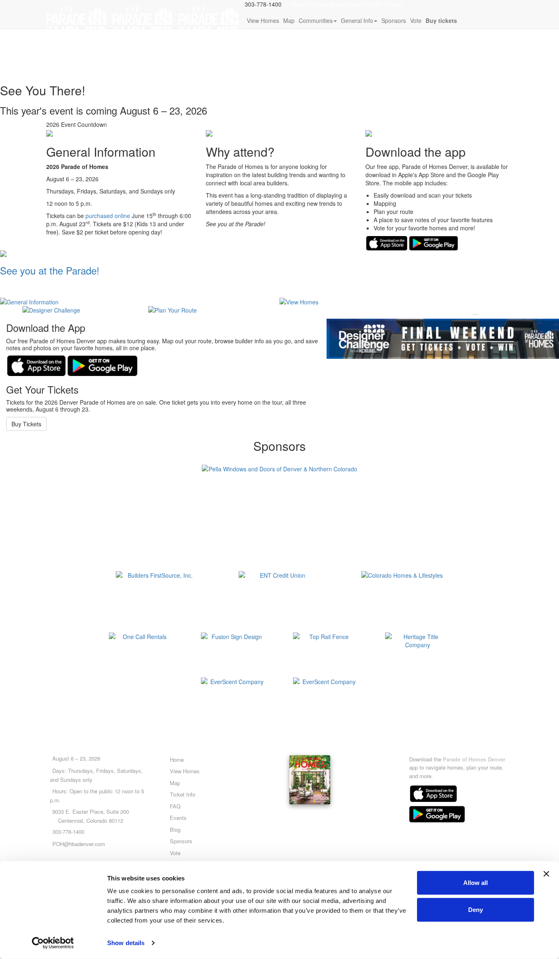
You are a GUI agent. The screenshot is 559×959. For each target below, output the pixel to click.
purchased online (108, 216)
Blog (175, 829)
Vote (416, 20)
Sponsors (393, 20)
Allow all (475, 882)
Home (177, 759)
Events (178, 818)
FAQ (175, 806)
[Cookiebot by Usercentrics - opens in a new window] (53, 943)
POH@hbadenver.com (78, 844)
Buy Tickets (26, 424)
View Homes (263, 20)
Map (289, 20)
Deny (475, 909)
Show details (125, 942)
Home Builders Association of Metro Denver (346, 4)
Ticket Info (182, 794)
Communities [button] (316, 20)
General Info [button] (357, 20)
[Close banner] (546, 874)
